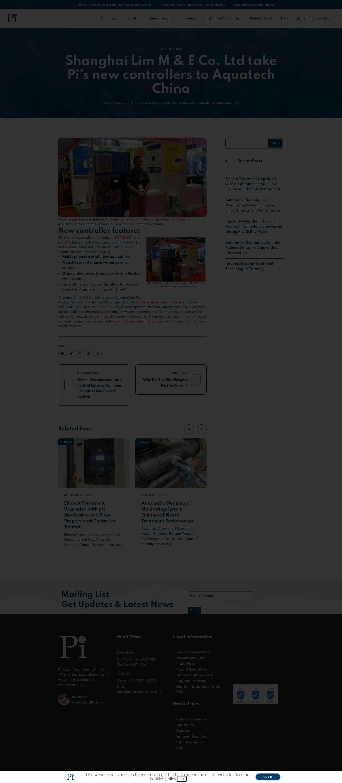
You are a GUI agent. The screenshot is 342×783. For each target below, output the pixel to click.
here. (181, 778)
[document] (171, 391)
